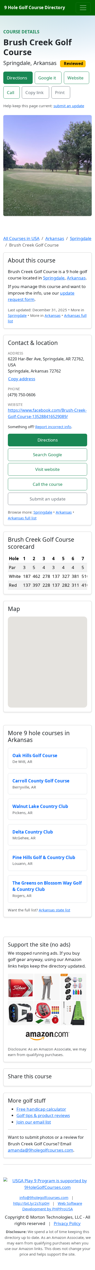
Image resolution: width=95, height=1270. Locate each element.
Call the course (48, 484)
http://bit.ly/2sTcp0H (31, 1203)
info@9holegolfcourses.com (44, 1197)
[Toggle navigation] (83, 7)
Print (60, 92)
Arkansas (54, 238)
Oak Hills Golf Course (34, 755)
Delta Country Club (32, 832)
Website (75, 78)
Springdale (80, 238)
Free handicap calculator (41, 1109)
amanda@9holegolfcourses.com (40, 1150)
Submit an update (48, 499)
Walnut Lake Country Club (40, 806)
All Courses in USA (21, 238)
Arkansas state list (54, 909)
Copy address (21, 379)
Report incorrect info (53, 426)
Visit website (47, 469)
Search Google (47, 454)
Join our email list (33, 1122)
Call (10, 92)
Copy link (34, 92)
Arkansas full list (22, 517)
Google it (47, 78)
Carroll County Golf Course (40, 781)
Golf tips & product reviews (43, 1115)
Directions (17, 78)
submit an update (68, 105)
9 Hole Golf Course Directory (34, 7)
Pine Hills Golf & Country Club (43, 857)
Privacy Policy (67, 1223)
